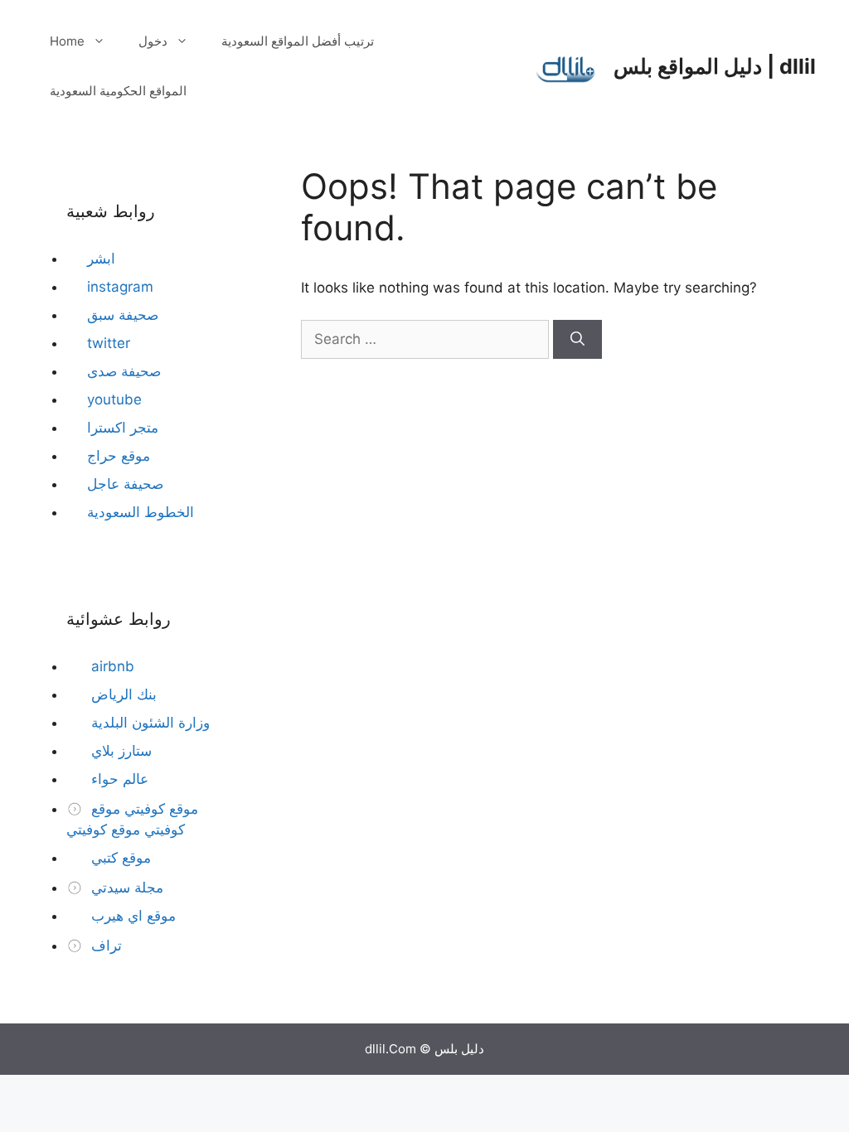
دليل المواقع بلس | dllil (715, 66)
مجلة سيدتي (125, 887)
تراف (104, 945)
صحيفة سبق (122, 315)
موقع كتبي (119, 857)
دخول (152, 41)
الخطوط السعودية (140, 512)
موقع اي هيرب (131, 915)
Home (67, 41)
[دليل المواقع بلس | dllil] (566, 65)
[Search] (577, 340)
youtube (114, 399)
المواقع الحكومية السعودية (118, 91)
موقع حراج (118, 455)
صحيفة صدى (124, 371)
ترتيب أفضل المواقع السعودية (297, 41)
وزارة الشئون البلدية (148, 722)
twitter (108, 343)
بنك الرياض (122, 694)
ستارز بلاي (119, 751)
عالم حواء (117, 779)
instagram (120, 286)
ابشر (101, 258)
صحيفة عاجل (125, 484)
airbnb (110, 666)
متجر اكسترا (122, 427)
